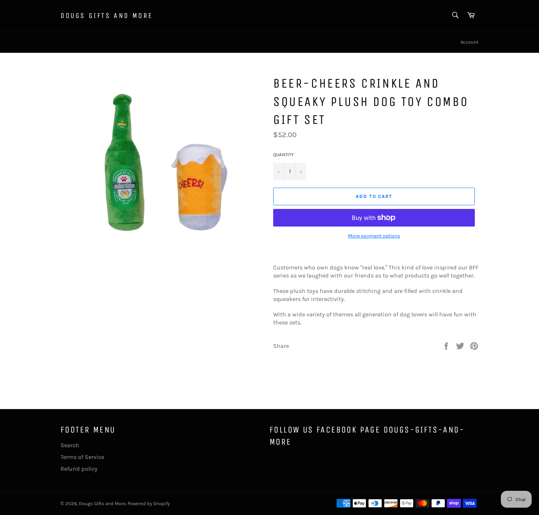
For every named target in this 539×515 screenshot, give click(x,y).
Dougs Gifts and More (106, 15)
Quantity (283, 154)
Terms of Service (82, 456)
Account (469, 42)
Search (69, 445)
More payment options (374, 236)
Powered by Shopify (149, 503)
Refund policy (79, 468)
